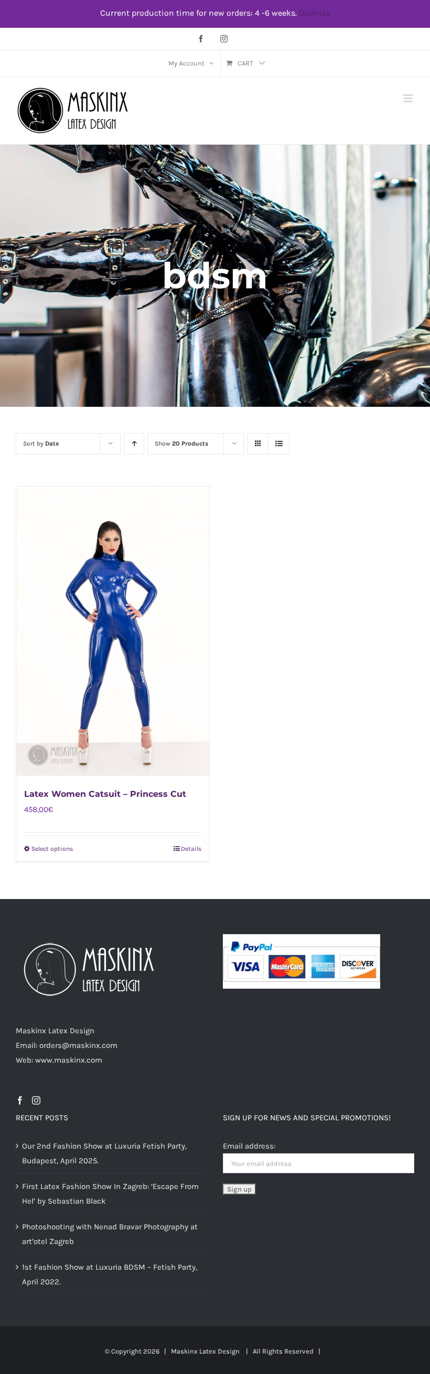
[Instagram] (36, 1100)
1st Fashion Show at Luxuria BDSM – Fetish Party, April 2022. (109, 1274)
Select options (52, 848)
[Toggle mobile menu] (408, 98)
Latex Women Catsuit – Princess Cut (105, 794)
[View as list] (278, 444)
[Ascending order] (134, 444)
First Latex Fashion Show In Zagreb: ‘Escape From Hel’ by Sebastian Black (110, 1194)
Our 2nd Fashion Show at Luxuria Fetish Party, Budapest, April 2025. (104, 1153)
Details (191, 848)
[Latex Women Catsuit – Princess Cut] (112, 631)
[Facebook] (20, 1100)
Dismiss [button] (314, 13)
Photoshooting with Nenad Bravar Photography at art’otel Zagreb (110, 1234)
